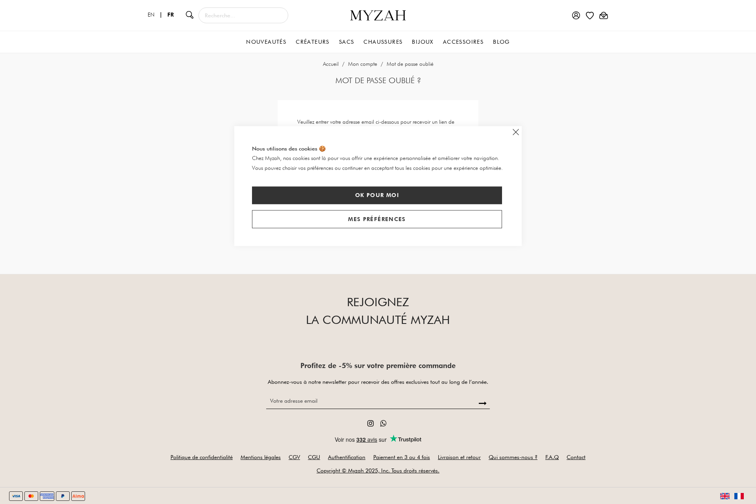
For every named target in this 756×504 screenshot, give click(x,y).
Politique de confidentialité (201, 457)
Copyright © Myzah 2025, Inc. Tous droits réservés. (378, 470)
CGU (314, 457)
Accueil (331, 64)
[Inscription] (483, 404)
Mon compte (363, 64)
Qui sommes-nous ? (513, 457)
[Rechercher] (190, 15)
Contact (576, 457)
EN (157, 14)
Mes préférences (377, 219)
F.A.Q (552, 457)
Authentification (346, 457)
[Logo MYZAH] (378, 14)
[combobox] (243, 15)
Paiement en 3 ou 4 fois (401, 457)
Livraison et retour (459, 457)
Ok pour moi (377, 195)
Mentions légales (261, 457)
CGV (294, 457)
